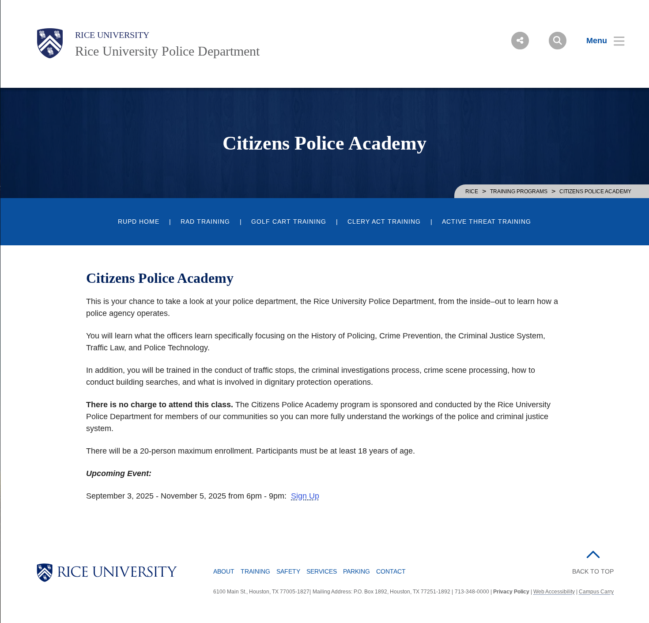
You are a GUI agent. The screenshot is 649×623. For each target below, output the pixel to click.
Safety (288, 571)
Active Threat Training (486, 221)
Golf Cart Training (288, 221)
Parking (356, 571)
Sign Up (305, 496)
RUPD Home (138, 221)
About (223, 571)
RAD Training (205, 221)
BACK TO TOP (593, 571)
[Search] (557, 40)
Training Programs (518, 191)
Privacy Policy (511, 592)
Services (321, 571)
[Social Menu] (520, 40)
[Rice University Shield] (49, 43)
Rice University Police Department (167, 51)
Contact (391, 571)
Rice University (112, 35)
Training (255, 571)
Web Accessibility (554, 592)
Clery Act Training (384, 221)
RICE (471, 191)
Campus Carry (596, 592)
